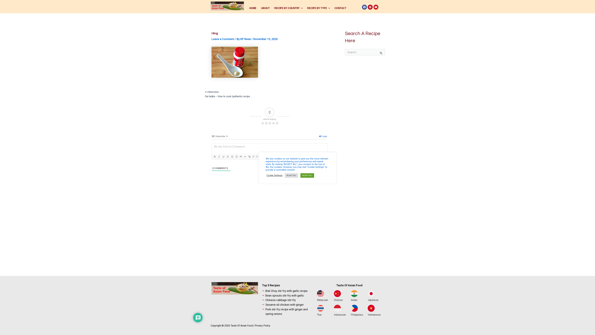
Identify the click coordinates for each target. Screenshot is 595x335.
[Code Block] (245, 157)
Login (324, 136)
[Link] (249, 157)
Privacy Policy (262, 325)
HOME (252, 8)
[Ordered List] (232, 157)
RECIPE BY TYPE (317, 8)
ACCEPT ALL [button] (307, 175)
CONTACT (340, 8)
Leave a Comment (223, 39)
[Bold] (215, 157)
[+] (258, 156)
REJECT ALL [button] (291, 175)
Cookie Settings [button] (274, 175)
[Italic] (219, 157)
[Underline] (223, 157)
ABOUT (265, 8)
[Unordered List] (236, 157)
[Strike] (228, 157)
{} (253, 156)
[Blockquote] (241, 157)
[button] (288, 8)
